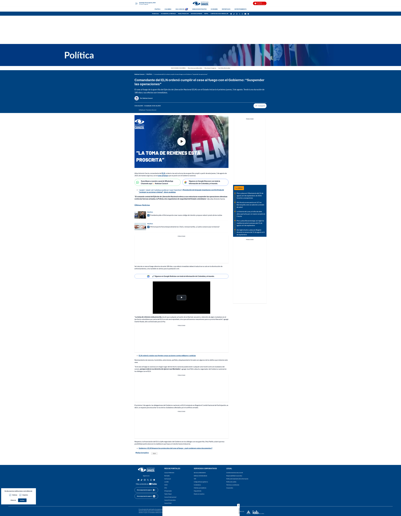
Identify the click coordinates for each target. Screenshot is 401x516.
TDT (195, 479)
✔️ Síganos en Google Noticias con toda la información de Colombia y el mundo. (183, 276)
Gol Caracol (167, 479)
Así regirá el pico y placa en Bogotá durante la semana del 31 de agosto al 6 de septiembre (251, 232)
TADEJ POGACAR (183, 13)
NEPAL (206, 13)
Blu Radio (167, 476)
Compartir (260, 105)
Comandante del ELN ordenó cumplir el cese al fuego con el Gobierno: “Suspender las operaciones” (181, 74)
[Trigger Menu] (136, 3)
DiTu (165, 488)
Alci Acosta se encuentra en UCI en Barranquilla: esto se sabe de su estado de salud (250, 204)
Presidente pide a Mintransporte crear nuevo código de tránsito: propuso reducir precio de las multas (186, 215)
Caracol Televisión (169, 472)
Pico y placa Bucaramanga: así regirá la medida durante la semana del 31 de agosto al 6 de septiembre (250, 223)
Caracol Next (167, 503)
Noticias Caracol (139, 74)
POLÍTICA (157, 9)
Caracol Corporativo (170, 500)
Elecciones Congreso (210, 68)
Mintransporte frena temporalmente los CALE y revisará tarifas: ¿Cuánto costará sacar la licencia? (185, 227)
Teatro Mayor (168, 494)
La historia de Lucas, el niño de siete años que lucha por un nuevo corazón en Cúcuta (251, 213)
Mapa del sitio (197, 491)
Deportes (25, 495)
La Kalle (166, 482)
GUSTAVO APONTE (196, 13)
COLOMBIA (168, 9)
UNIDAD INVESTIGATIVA (199, 9)
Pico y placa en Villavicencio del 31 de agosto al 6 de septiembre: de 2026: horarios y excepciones (250, 195)
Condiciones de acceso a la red (234, 472)
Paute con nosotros (199, 494)
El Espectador (168, 491)
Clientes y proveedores (200, 488)
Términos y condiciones (232, 485)
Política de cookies (231, 482)
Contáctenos (197, 485)
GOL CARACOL (180, 9)
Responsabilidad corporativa (234, 476)
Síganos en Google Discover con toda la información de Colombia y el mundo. (204, 182)
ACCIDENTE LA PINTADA (168, 13)
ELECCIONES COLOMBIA (178, 68)
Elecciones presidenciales (195, 68)
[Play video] (181, 141)
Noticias (14, 495)
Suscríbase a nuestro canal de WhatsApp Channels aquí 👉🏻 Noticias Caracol (157, 182)
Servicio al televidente (200, 472)
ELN (154, 453)
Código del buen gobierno (201, 482)
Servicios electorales (224, 68)
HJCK (166, 485)
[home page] (200, 3)
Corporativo (229, 488)
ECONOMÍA (214, 9)
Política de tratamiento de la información (237, 479)
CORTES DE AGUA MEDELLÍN (219, 13)
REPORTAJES (226, 9)
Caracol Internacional (170, 497)
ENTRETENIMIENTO (240, 9)
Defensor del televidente (200, 476)
